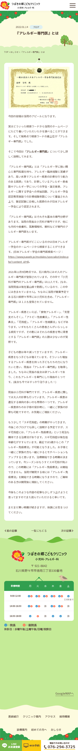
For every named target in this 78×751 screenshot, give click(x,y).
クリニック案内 (32, 716)
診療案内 (22, 729)
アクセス (50, 716)
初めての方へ (39, 729)
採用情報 (64, 716)
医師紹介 (13, 716)
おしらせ (14, 51)
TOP (6, 51)
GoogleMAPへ (64, 693)
